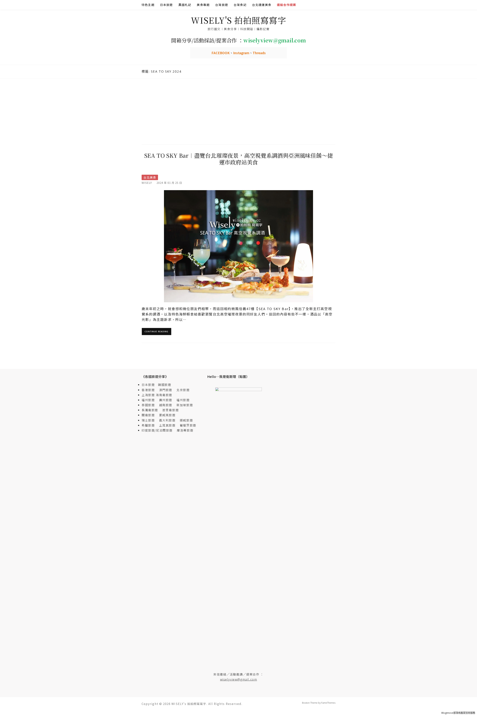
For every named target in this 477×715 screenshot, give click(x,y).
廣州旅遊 (165, 400)
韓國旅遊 (164, 384)
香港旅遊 (148, 390)
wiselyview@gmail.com (238, 679)
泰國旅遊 (150, 405)
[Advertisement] (238, 111)
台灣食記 (240, 5)
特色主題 (148, 5)
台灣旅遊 (221, 5)
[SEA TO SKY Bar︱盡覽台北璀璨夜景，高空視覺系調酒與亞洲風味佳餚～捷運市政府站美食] (238, 246)
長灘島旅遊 (150, 410)
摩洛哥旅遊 (185, 430)
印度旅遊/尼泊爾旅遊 (159, 430)
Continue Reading (156, 331)
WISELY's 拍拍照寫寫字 (238, 20)
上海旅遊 (148, 395)
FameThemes (328, 702)
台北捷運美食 (261, 5)
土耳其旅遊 (169, 425)
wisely (147, 183)
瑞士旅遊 (150, 420)
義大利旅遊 (167, 420)
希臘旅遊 (150, 425)
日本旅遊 (166, 5)
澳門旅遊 (165, 390)
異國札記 (185, 5)
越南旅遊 (167, 405)
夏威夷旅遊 (167, 415)
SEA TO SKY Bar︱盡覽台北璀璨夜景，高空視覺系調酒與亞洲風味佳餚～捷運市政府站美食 (238, 158)
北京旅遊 (182, 390)
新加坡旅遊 (184, 405)
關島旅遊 (150, 415)
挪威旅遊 (186, 420)
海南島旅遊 (164, 395)
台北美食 (149, 177)
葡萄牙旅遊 (188, 425)
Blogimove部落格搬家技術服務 (458, 712)
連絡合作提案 (286, 5)
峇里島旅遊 (170, 410)
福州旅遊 (150, 400)
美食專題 (203, 5)
